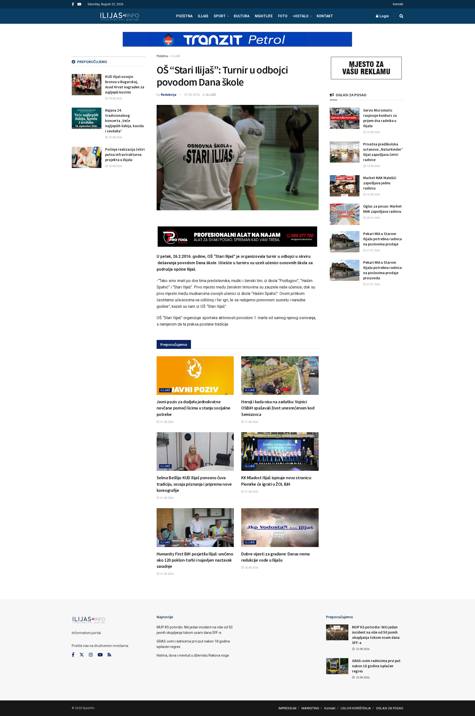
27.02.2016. (192, 94)
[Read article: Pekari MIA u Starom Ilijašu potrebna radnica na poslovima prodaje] (344, 241)
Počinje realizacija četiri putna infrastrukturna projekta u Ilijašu (125, 154)
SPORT (220, 16)
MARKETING (310, 708)
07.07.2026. (373, 284)
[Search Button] (401, 16)
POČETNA (184, 16)
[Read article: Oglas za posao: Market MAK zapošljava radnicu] (344, 214)
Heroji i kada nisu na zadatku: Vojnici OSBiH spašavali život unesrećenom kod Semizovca (277, 408)
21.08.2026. (166, 422)
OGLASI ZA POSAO (389, 708)
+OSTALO (301, 16)
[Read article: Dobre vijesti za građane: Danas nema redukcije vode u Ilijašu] (280, 527)
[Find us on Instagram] (91, 655)
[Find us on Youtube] (79, 4)
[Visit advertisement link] (237, 43)
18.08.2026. (115, 98)
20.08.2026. (251, 567)
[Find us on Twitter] (81, 655)
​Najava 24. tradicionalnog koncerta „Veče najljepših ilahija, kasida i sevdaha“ (124, 120)
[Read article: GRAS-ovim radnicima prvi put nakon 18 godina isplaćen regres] (337, 666)
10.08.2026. (373, 166)
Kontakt (398, 4)
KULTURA (241, 16)
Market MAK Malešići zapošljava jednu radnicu (379, 183)
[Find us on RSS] (109, 655)
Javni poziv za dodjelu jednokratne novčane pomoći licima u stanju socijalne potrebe (194, 408)
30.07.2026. (373, 217)
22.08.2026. (373, 132)
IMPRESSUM (287, 708)
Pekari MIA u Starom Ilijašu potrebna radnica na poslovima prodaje (382, 238)
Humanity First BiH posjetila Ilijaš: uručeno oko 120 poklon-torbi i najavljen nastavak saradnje (195, 560)
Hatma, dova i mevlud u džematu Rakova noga (193, 655)
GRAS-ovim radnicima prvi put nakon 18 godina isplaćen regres (376, 665)
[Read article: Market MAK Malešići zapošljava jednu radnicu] (344, 185)
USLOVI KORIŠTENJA (356, 708)
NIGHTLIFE (264, 16)
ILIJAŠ (203, 16)
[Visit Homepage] (119, 16)
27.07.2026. (373, 250)
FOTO (282, 16)
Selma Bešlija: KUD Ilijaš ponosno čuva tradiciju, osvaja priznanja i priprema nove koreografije (194, 484)
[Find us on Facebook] (73, 4)
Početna (162, 56)
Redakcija (168, 94)
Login (384, 16)
